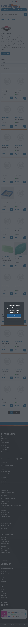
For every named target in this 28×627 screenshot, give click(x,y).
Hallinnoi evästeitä (14, 320)
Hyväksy (14, 315)
